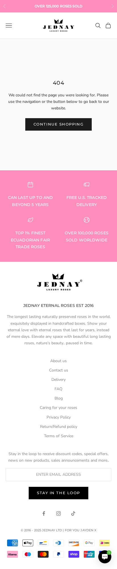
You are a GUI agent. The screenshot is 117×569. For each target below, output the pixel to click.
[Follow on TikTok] (73, 513)
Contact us (58, 370)
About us (58, 361)
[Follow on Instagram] (58, 513)
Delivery (58, 379)
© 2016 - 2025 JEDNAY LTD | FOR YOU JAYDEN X (59, 530)
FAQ (58, 389)
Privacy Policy (59, 417)
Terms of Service (58, 436)
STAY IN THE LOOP (58, 493)
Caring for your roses (58, 407)
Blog (59, 398)
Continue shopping (59, 124)
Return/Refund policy (58, 426)
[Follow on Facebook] (44, 513)
